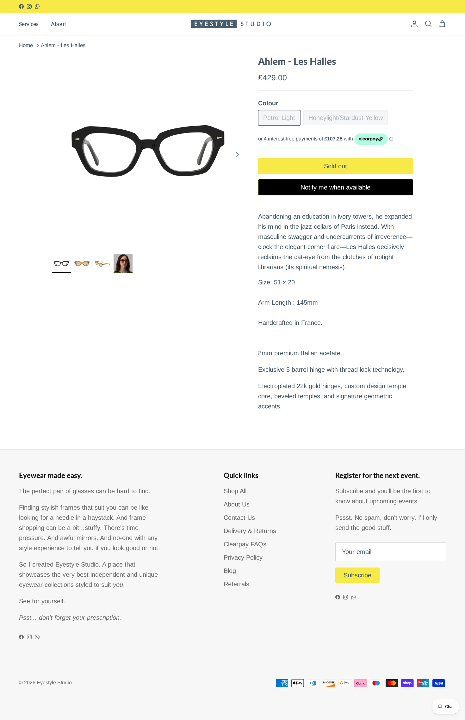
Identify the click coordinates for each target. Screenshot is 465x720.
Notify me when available (335, 187)
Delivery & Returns (250, 530)
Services (28, 24)
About (58, 24)
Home (26, 45)
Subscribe (357, 575)
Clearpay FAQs (245, 544)
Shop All (235, 490)
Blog (230, 570)
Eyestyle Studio (54, 682)
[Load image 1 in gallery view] (148, 151)
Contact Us (239, 517)
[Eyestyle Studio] (233, 24)
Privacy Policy (243, 557)
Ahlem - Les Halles (63, 45)
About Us (237, 504)
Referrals (236, 583)
